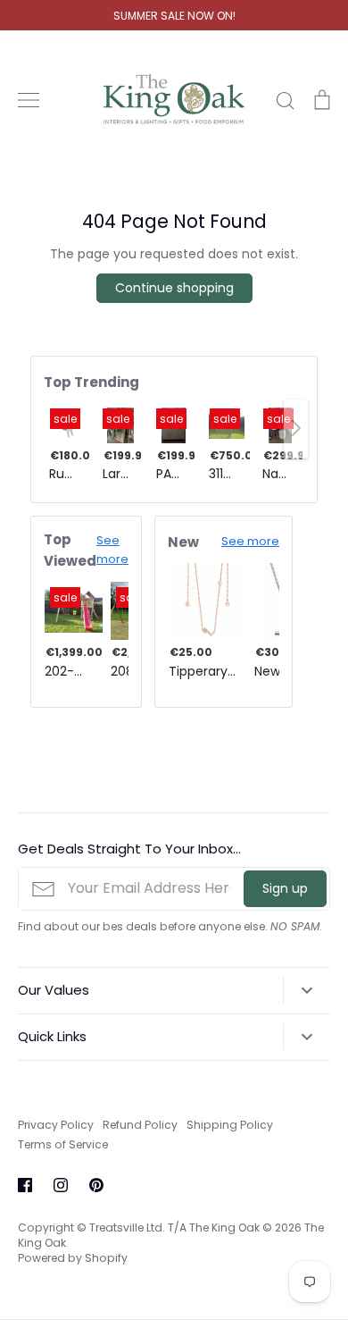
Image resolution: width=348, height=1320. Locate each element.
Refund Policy (140, 1124)
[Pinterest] (96, 1185)
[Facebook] (25, 1185)
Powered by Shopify (73, 1257)
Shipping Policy (229, 1124)
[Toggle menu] (28, 100)
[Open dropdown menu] (306, 990)
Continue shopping (174, 288)
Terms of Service (63, 1144)
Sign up (285, 888)
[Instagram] (61, 1185)
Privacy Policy (56, 1124)
